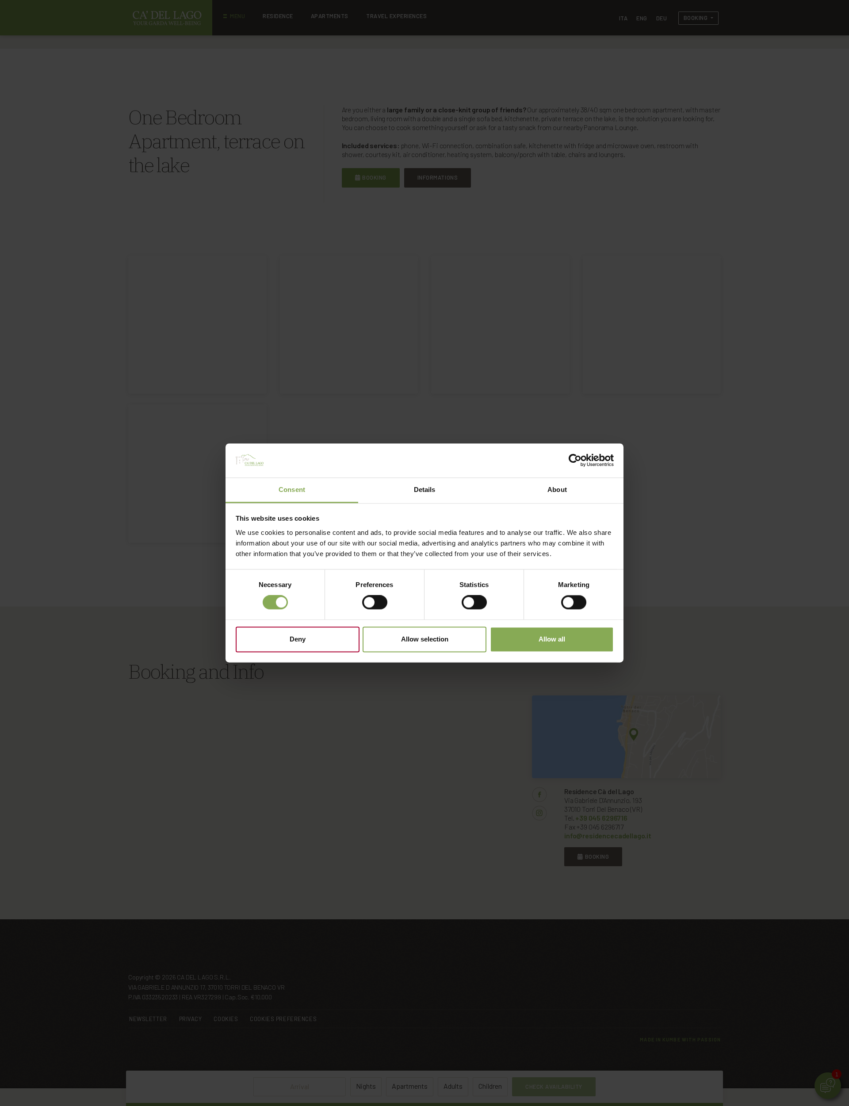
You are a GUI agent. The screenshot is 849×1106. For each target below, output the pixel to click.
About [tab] (557, 489)
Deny (298, 639)
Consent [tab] (292, 489)
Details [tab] (425, 489)
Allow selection (424, 639)
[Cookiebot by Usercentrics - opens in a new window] (575, 460)
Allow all (552, 639)
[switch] (374, 602)
